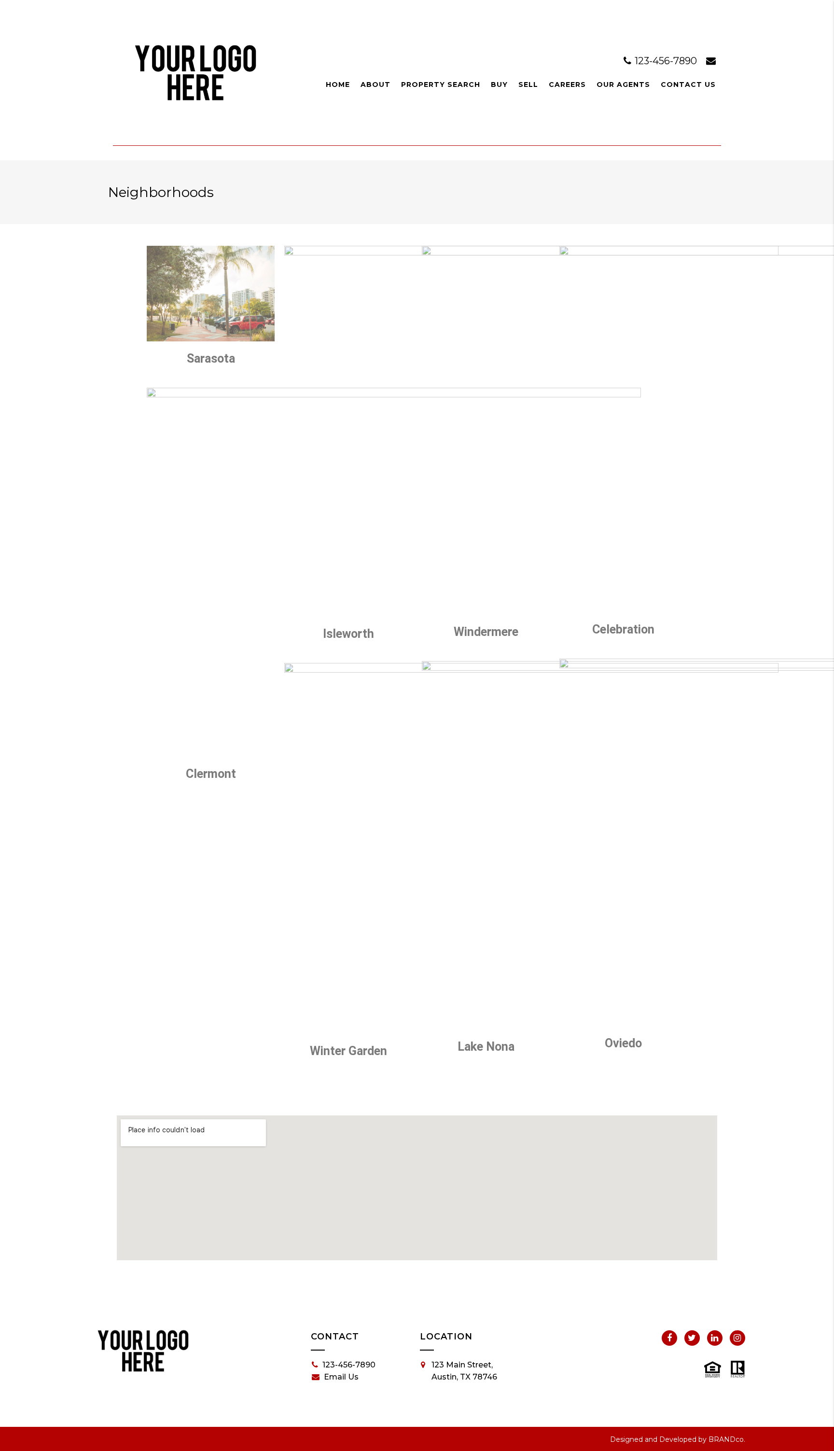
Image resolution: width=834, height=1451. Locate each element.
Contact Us (688, 84)
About (375, 84)
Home (338, 84)
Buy (499, 84)
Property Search (440, 84)
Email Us (341, 1376)
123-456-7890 (665, 61)
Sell (528, 84)
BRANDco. (727, 1439)
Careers (567, 84)
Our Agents (623, 84)
